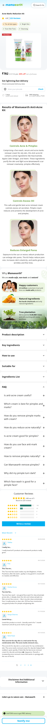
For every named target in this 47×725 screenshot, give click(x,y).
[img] (7, 539)
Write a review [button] (23, 523)
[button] (3, 18)
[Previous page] (3, 5)
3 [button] (24, 665)
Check (40, 89)
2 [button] (20, 665)
